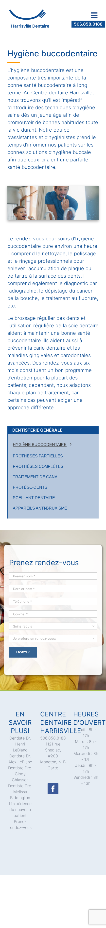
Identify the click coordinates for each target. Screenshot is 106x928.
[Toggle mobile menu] (95, 15)
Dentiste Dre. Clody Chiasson (20, 773)
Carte (53, 767)
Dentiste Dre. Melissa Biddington (20, 791)
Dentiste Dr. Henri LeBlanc (20, 744)
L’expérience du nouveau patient (20, 809)
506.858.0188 (88, 24)
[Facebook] (53, 788)
